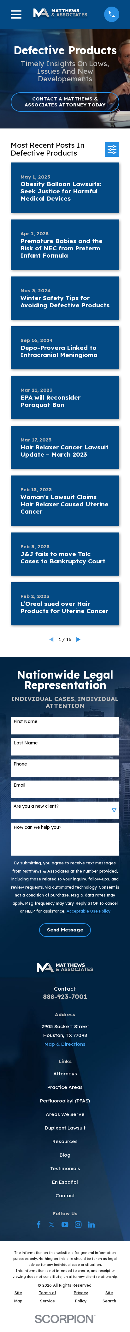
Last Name (26, 743)
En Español (65, 1182)
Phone (20, 764)
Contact (65, 1195)
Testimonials (65, 1168)
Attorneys (65, 1074)
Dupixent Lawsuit (65, 1128)
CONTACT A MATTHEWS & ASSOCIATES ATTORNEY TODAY (65, 101)
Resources (65, 1141)
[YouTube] (65, 1224)
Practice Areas (65, 1087)
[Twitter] (51, 1224)
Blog (65, 1155)
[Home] (60, 14)
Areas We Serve (65, 1114)
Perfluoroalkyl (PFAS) (65, 1101)
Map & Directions (65, 1044)
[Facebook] (38, 1224)
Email (19, 785)
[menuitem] (18, 1297)
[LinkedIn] (91, 1224)
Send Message (65, 930)
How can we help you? (38, 827)
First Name (25, 721)
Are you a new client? (36, 806)
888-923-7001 (65, 996)
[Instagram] (78, 1224)
